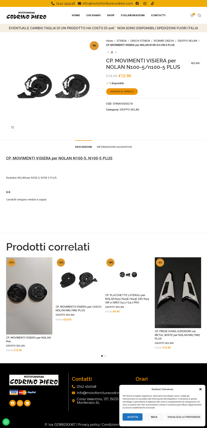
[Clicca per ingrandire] (13, 127)
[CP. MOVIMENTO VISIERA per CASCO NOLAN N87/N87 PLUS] (79, 280)
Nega (154, 417)
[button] (200, 389)
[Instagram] (20, 403)
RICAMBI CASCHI (164, 40)
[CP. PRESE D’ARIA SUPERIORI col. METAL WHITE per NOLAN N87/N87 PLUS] (178, 292)
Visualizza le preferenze (184, 417)
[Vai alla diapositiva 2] (105, 356)
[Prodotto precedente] (108, 52)
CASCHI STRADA (140, 40)
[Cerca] (199, 15)
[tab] (83, 145)
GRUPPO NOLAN (187, 40)
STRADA (121, 40)
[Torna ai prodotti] (112, 52)
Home (109, 40)
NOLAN (195, 63)
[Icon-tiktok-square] (27, 403)
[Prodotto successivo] (116, 52)
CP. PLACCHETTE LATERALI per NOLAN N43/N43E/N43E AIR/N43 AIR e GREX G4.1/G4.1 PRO (127, 299)
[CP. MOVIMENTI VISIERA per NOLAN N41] (29, 295)
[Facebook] (12, 403)
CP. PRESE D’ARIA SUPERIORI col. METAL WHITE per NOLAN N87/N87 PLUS (177, 335)
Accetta (132, 417)
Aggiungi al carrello (122, 91)
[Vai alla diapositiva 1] (102, 356)
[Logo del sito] (26, 15)
